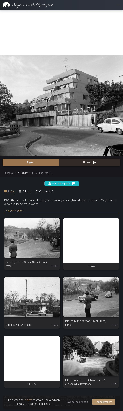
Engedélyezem (103, 401)
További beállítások (77, 401)
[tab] (10, 191)
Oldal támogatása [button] (61, 183)
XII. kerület (23, 173)
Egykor (30, 162)
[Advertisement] (61, 32)
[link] (26, 5)
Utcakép (87, 162)
